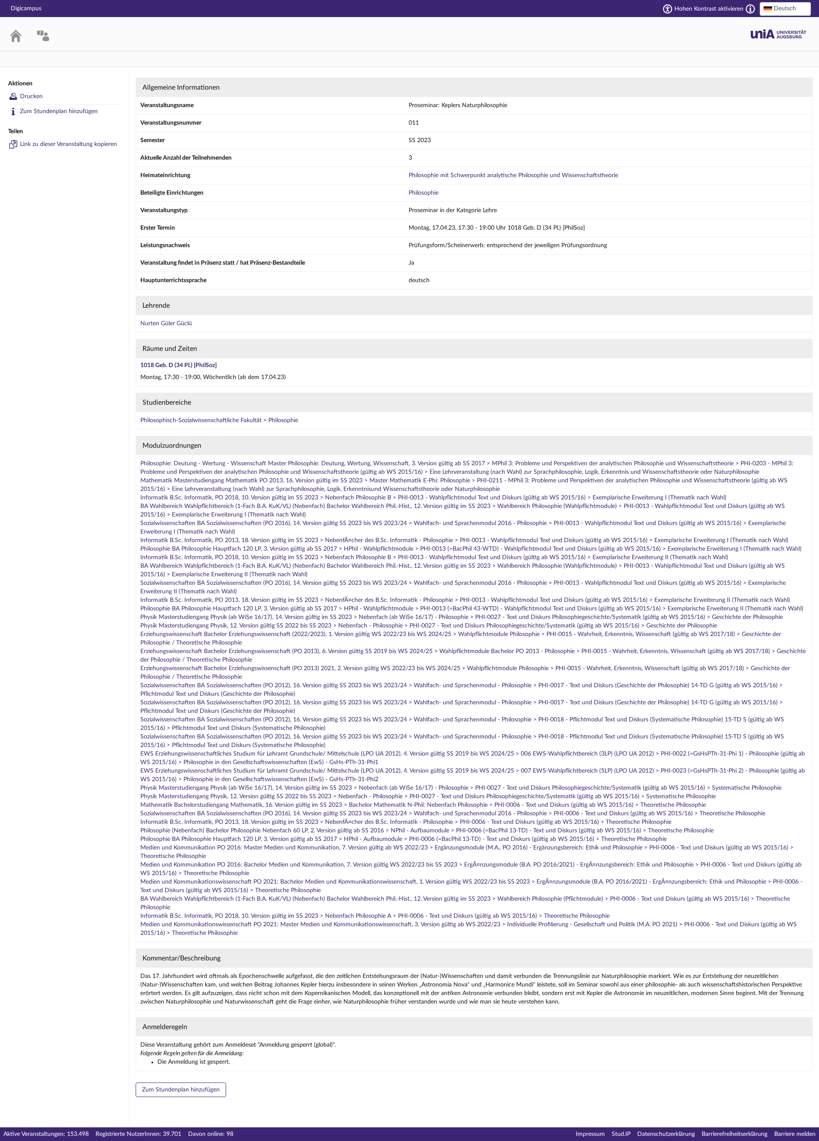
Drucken (31, 96)
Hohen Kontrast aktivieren (708, 9)
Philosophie (424, 193)
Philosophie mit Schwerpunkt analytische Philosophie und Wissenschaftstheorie (513, 175)
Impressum (590, 1134)
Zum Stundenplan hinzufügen (59, 111)
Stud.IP (621, 1134)
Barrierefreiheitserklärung (734, 1134)
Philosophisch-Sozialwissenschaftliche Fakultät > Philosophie (219, 420)
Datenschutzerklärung (666, 1134)
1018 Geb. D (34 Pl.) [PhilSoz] (178, 365)
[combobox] (785, 9)
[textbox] (785, 9)
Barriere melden (795, 1134)
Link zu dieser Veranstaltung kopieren (68, 144)
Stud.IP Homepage (778, 34)
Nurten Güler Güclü (166, 324)
